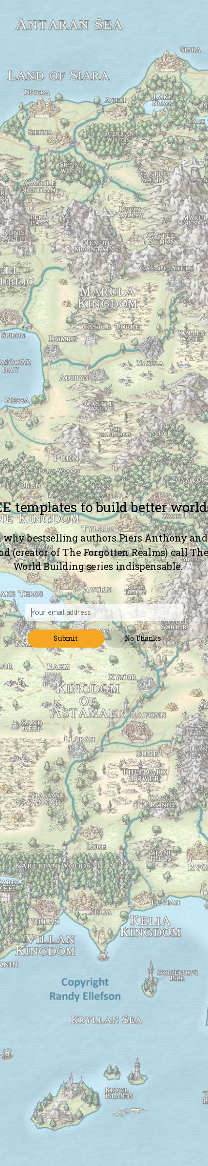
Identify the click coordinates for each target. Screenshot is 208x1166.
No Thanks (143, 638)
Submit (66, 638)
